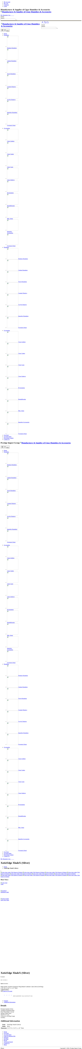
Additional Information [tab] (9, 1002)
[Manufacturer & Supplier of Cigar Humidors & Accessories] (26, 12)
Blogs (5, 1044)
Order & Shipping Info (9, 1036)
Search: (2, 18)
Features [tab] (6, 1000)
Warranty (6, 1037)
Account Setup (7, 1034)
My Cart (6, 3)
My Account (7, 2)
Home (5, 1032)
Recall (5, 1040)
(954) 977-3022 (8, 1048)
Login (5, 6)
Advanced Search (8, 1042)
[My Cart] (45, 23)
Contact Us (7, 1043)
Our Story (6, 1033)
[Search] (48, 23)
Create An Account (7, 991)
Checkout (6, 4)
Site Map (6, 1039)
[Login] (42, 23)
